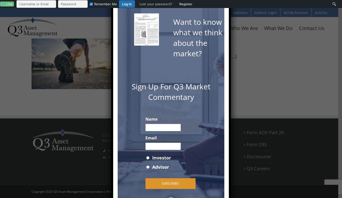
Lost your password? (155, 4)
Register (185, 4)
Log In (127, 4)
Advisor (160, 167)
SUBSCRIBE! (170, 183)
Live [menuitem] (9, 4)
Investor (161, 158)
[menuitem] (105, 4)
